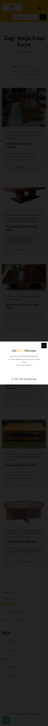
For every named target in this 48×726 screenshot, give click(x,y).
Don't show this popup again (25, 379)
